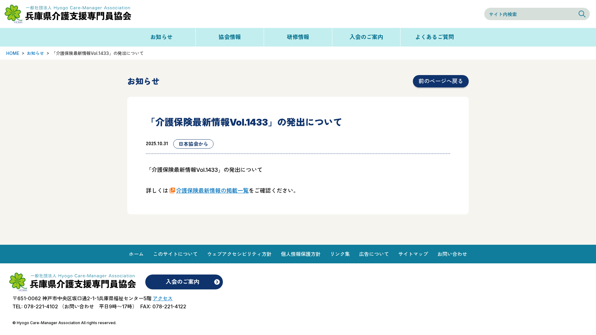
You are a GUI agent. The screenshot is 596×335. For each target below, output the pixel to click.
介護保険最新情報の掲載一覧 (212, 190)
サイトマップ (413, 254)
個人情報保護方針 (301, 254)
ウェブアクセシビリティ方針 (239, 254)
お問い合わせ (452, 254)
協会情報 (230, 37)
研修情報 (298, 37)
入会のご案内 (366, 37)
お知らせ (161, 37)
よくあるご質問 (434, 37)
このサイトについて (175, 254)
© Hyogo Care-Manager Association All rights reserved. (64, 322)
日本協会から (193, 144)
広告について (374, 254)
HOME (12, 53)
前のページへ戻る (440, 81)
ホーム (136, 254)
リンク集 (340, 254)
